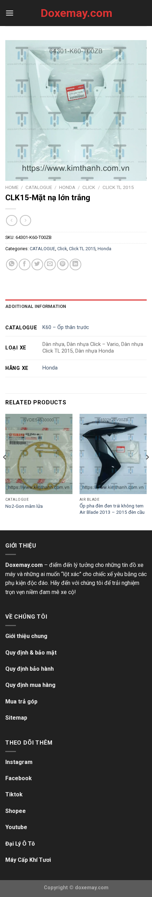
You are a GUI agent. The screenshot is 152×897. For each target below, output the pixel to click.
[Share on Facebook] (24, 264)
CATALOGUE (38, 187)
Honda (67, 187)
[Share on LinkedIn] (75, 264)
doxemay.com (92, 888)
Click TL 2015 (118, 187)
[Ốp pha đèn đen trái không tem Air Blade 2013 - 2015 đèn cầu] (113, 454)
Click (88, 187)
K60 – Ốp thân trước (65, 327)
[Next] (147, 471)
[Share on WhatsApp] (12, 264)
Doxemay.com (76, 13)
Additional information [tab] (35, 306)
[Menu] (9, 12)
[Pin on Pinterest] (63, 264)
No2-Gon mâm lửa (24, 506)
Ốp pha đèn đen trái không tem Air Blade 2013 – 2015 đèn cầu (112, 509)
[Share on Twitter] (37, 264)
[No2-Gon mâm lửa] (38, 454)
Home (11, 187)
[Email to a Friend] (50, 264)
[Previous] (4, 471)
